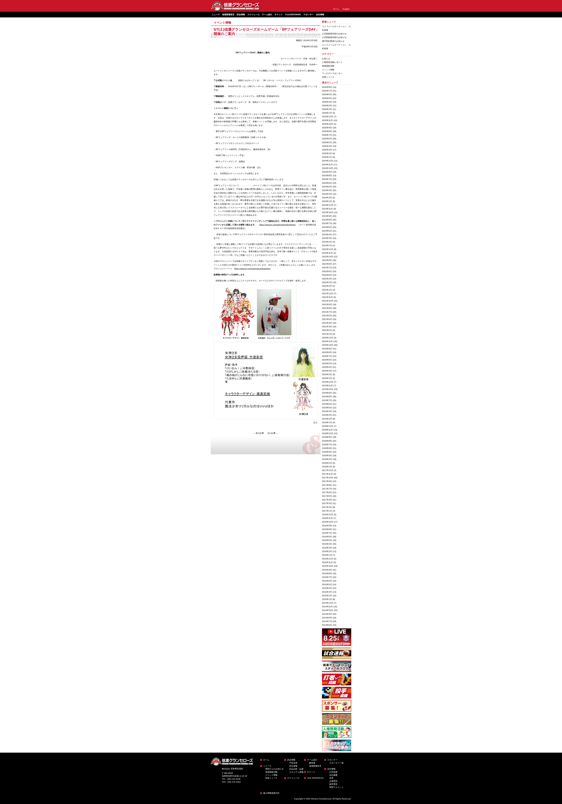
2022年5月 (327, 275)
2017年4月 (327, 500)
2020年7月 (327, 356)
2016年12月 (327, 514)
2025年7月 (327, 135)
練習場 (312, 763)
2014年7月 (327, 621)
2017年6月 (327, 492)
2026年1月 (327, 113)
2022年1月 (327, 290)
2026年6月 (327, 94)
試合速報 (293, 766)
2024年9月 (327, 172)
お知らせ (326, 58)
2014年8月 (327, 618)
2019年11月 (327, 385)
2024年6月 (327, 183)
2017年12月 (327, 470)
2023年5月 (327, 231)
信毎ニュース (328, 77)
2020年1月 (327, 378)
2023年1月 (327, 245)
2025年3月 (327, 150)
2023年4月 (327, 234)
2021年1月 (327, 334)
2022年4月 (327, 279)
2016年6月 (327, 536)
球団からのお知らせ (274, 769)
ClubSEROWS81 (293, 14)
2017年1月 (327, 511)
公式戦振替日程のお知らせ (334, 33)
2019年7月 (327, 400)
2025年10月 (327, 124)
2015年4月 (327, 588)
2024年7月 (327, 179)
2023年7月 (327, 223)
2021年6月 (327, 315)
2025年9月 (327, 127)
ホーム (336, 9)
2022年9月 (327, 260)
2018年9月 (327, 437)
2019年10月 (327, 389)
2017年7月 (327, 489)
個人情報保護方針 (271, 793)
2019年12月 (327, 382)
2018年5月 (327, 452)
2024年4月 (327, 190)
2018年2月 (327, 463)
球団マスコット (336, 787)
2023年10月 (327, 212)
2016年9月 (327, 525)
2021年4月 (327, 323)
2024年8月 (327, 175)
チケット (279, 14)
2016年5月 (327, 540)
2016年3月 (327, 548)
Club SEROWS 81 (315, 778)
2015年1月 (327, 599)
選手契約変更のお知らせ (333, 41)
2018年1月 (327, 466)
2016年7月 (327, 533)
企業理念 (333, 781)
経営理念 (333, 784)
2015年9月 (327, 570)
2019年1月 (327, 422)
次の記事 (272, 433)
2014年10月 (327, 610)
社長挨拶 (333, 772)
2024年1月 (327, 201)
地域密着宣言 (228, 14)
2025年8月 (327, 131)
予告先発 (293, 763)
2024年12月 (327, 161)
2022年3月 (327, 282)
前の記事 (258, 433)
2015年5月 (327, 584)
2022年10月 (327, 256)
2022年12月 (327, 249)
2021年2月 (327, 330)
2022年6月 (327, 271)
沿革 (331, 778)
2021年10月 (327, 301)
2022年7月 (327, 267)
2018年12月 (327, 426)
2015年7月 (327, 577)
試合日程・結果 (296, 769)
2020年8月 (327, 352)
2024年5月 (327, 186)
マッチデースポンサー (332, 73)
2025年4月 (327, 146)
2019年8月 (327, 396)
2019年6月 (327, 404)
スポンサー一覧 (336, 763)
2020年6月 (327, 360)
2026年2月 (327, 109)
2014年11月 (327, 606)
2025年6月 (327, 138)
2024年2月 (327, 197)
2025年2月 (327, 153)
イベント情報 (222, 22)
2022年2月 (327, 286)
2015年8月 (327, 573)
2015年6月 (327, 581)
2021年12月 (327, 293)
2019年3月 (327, 415)
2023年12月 (327, 205)
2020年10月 (327, 345)
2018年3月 (327, 459)
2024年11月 (327, 164)
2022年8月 (327, 264)
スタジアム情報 (296, 772)
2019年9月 (327, 393)
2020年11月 (327, 341)
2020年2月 (327, 374)
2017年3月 (327, 503)
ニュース (267, 766)
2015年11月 (327, 562)
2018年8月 (327, 441)
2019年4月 (327, 411)
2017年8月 (327, 485)
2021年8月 (327, 308)
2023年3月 (327, 238)
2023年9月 (327, 216)
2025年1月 (327, 157)
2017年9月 (327, 481)
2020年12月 (327, 338)
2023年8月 (327, 220)
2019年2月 (327, 419)
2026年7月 (327, 91)
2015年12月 (327, 559)
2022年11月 (327, 253)
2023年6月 (327, 227)
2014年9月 (327, 614)
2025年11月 (327, 120)
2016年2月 (327, 551)
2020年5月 (327, 363)
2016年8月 (327, 529)
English (346, 9)
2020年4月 (327, 367)
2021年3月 (327, 326)
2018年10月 (327, 433)
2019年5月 (327, 407)
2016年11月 (327, 518)
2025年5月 (327, 142)
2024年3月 (327, 194)
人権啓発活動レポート (332, 62)
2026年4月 (327, 102)
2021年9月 (327, 304)
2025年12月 (327, 116)
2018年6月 (327, 448)
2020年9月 (327, 348)
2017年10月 (327, 477)
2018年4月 (327, 455)
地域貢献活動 (328, 66)
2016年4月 (327, 544)
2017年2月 (327, 507)
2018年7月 (327, 444)
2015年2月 (327, 595)
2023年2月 (327, 242)
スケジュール (253, 14)
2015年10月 (327, 566)
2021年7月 (327, 312)
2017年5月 (327, 496)
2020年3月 (327, 371)
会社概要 (333, 775)
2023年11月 (327, 209)
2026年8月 (327, 87)
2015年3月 (327, 592)
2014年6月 (327, 625)
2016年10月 (327, 522)
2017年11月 (327, 474)
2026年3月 (327, 105)
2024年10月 (327, 168)
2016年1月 (327, 555)
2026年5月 (327, 98)
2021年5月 (327, 319)
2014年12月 (327, 603)
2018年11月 (327, 430)
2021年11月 (327, 297)
